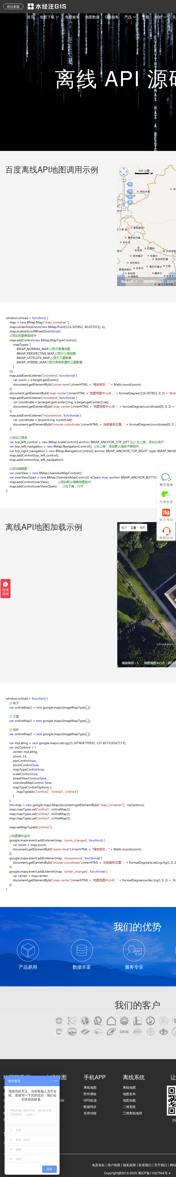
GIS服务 (112, 16)
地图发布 (129, 1093)
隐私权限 (129, 1165)
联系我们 (145, 1165)
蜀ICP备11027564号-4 (154, 1173)
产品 (128, 16)
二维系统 (129, 1106)
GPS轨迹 (90, 1100)
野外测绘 (90, 1093)
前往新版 (13, 6)
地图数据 (92, 16)
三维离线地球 (132, 1113)
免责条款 (98, 1165)
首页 (30, 16)
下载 (145, 16)
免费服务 (72, 16)
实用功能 (90, 1113)
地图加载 (129, 1100)
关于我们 (160, 1165)
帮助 (158, 16)
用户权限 (113, 1165)
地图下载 (47, 16)
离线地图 (90, 1087)
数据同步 (90, 1106)
